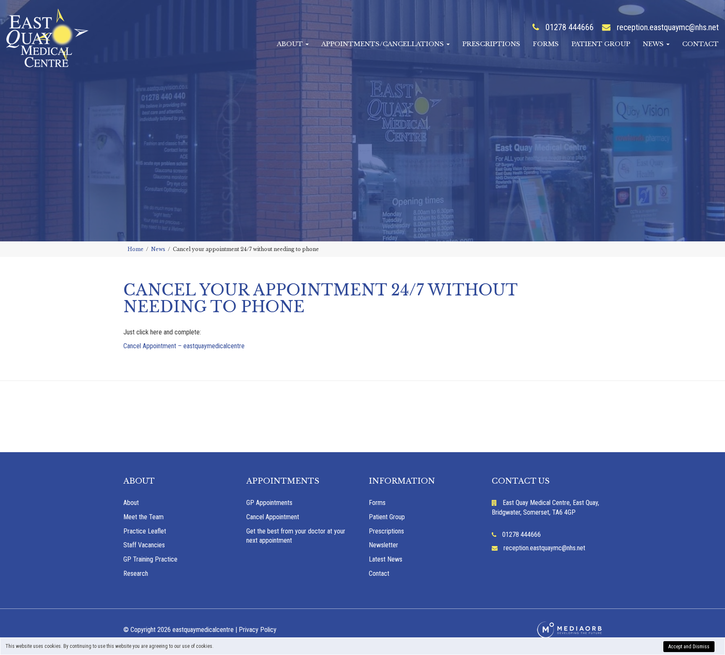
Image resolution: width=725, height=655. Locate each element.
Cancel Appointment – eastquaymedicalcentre (184, 346)
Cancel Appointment (272, 517)
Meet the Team (143, 517)
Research (135, 573)
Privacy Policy (257, 630)
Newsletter (383, 545)
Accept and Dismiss (688, 647)
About (291, 44)
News (654, 44)
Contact (700, 44)
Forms (546, 44)
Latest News (385, 559)
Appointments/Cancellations (383, 44)
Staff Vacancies (144, 545)
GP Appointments (269, 503)
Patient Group (600, 44)
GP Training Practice (150, 559)
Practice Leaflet (144, 531)
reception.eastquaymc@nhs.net (668, 27)
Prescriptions (491, 44)
